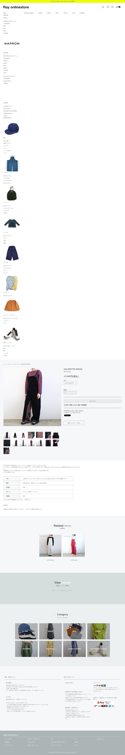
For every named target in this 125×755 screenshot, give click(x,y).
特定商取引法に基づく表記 (58, 742)
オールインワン (7, 268)
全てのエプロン (7, 175)
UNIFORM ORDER (29, 13)
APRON (5, 61)
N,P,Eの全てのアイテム (9, 76)
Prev (4, 398)
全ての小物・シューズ (9, 346)
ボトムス (10, 364)
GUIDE (49, 13)
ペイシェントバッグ (8, 208)
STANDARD (6, 23)
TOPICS (65, 13)
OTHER (5, 83)
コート (5, 323)
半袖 (4, 240)
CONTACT (82, 13)
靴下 (4, 350)
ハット (5, 148)
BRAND (40, 13)
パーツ (5, 153)
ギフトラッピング (9, 745)
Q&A (73, 13)
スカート (5, 273)
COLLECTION (7, 81)
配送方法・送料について (34, 739)
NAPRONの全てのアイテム (10, 56)
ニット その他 (7, 150)
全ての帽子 (6, 141)
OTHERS (5, 33)
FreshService (6, 108)
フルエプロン (6, 178)
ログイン (76, 745)
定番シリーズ (6, 143)
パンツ (5, 270)
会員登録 (76, 742)
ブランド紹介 (8, 739)
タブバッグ (6, 210)
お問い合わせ (100, 739)
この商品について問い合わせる (72, 412)
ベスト (5, 238)
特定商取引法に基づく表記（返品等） (74, 410)
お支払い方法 (31, 742)
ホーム (4, 364)
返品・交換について (33, 745)
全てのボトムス (7, 265)
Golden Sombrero (7, 113)
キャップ (5, 145)
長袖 (4, 243)
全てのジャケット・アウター (10, 318)
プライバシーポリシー (56, 745)
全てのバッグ (6, 205)
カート (76, 739)
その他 (5, 213)
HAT (4, 28)
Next (60, 398)
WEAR (5, 63)
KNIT (4, 31)
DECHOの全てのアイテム (9, 21)
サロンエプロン (7, 183)
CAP (4, 26)
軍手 (4, 348)
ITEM (5, 13)
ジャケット (6, 320)
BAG (4, 65)
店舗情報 (7, 742)
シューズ (5, 353)
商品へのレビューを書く (74, 423)
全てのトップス (7, 235)
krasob (5, 115)
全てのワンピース (7, 295)
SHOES (5, 68)
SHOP (57, 13)
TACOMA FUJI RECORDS (10, 111)
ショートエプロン (7, 180)
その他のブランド (7, 106)
